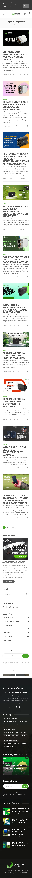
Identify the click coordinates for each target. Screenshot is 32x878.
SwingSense (5, 74)
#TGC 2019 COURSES (8, 738)
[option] (16, 766)
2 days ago (14, 824)
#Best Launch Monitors (10, 721)
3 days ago (14, 837)
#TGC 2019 (24, 735)
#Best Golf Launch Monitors (11, 718)
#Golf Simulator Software (11, 735)
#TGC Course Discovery (20, 743)
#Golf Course (23, 721)
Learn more (26, 4)
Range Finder (7, 49)
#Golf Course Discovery (10, 724)
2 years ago (12, 277)
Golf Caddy (16, 636)
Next (12, 527)
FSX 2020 (16, 632)
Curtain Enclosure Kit (16, 621)
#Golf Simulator (8, 732)
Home (10, 24)
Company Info (16, 617)
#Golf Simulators (21, 732)
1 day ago (8, 771)
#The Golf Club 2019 (9, 746)
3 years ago (12, 467)
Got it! (26, 6)
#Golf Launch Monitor (10, 726)
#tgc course (7, 743)
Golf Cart (16, 640)
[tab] (6, 803)
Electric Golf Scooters (16, 629)
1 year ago (11, 74)
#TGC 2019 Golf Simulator (10, 740)
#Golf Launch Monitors (10, 729)
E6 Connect (16, 625)
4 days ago (14, 847)
